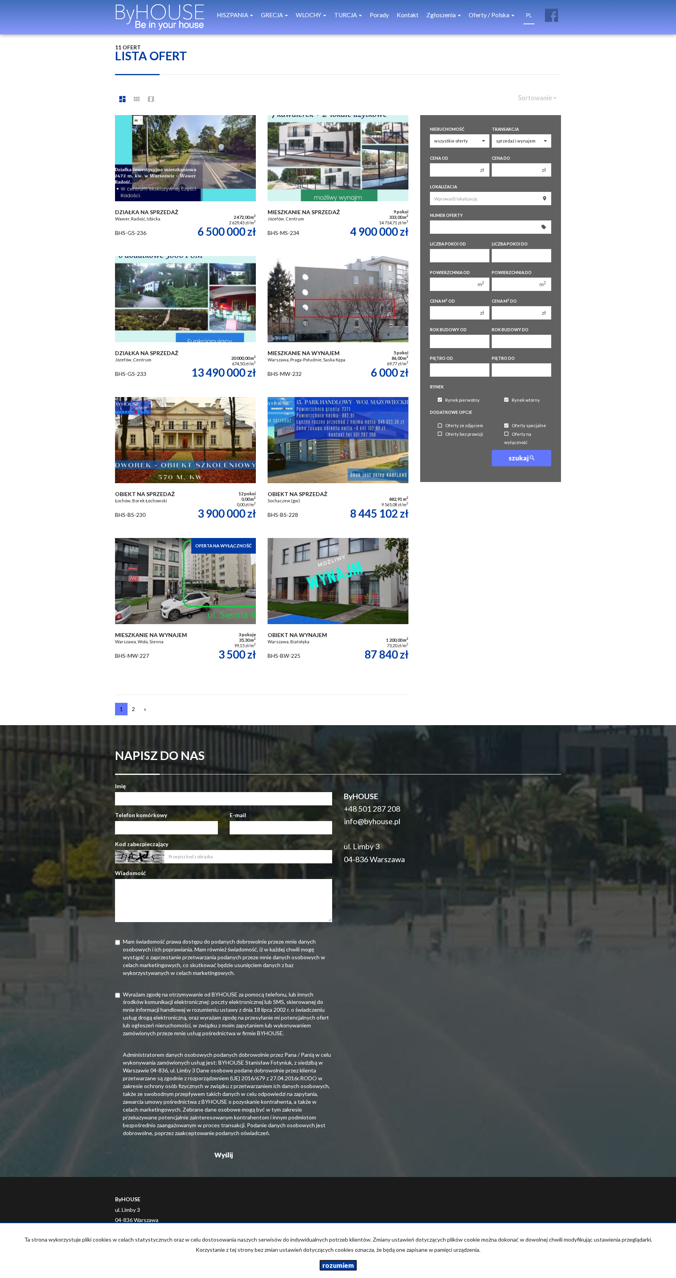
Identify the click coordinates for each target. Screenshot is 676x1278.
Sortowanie (535, 98)
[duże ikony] (122, 99)
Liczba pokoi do (510, 244)
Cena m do (504, 300)
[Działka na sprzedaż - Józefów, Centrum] (185, 322)
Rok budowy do (510, 329)
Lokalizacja (443, 186)
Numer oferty (446, 215)
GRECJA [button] (272, 14)
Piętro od (441, 358)
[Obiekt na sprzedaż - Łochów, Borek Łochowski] (185, 463)
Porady (379, 14)
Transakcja (505, 129)
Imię (120, 786)
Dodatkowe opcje (451, 412)
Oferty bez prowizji (464, 434)
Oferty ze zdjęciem (464, 425)
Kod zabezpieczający (141, 844)
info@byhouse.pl (372, 821)
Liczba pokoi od (448, 244)
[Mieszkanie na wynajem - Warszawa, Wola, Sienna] (185, 604)
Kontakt (408, 14)
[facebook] (551, 12)
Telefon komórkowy (141, 815)
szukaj (519, 458)
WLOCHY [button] (309, 14)
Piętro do (503, 358)
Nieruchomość (447, 129)
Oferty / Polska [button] (490, 14)
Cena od (439, 158)
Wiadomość (130, 873)
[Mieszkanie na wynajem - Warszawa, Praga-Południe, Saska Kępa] (338, 322)
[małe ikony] (136, 99)
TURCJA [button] (346, 14)
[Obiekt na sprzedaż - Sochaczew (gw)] (338, 463)
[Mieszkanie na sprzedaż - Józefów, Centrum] (338, 181)
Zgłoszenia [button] (441, 14)
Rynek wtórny (526, 400)
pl (529, 15)
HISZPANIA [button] (233, 14)
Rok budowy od (448, 329)
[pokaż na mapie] (151, 99)
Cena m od (442, 300)
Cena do (501, 158)
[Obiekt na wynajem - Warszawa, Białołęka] (338, 604)
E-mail (238, 815)
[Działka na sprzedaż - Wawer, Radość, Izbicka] (185, 181)
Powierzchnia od (450, 272)
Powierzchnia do (512, 272)
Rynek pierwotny (462, 400)
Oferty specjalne (529, 425)
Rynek (437, 386)
